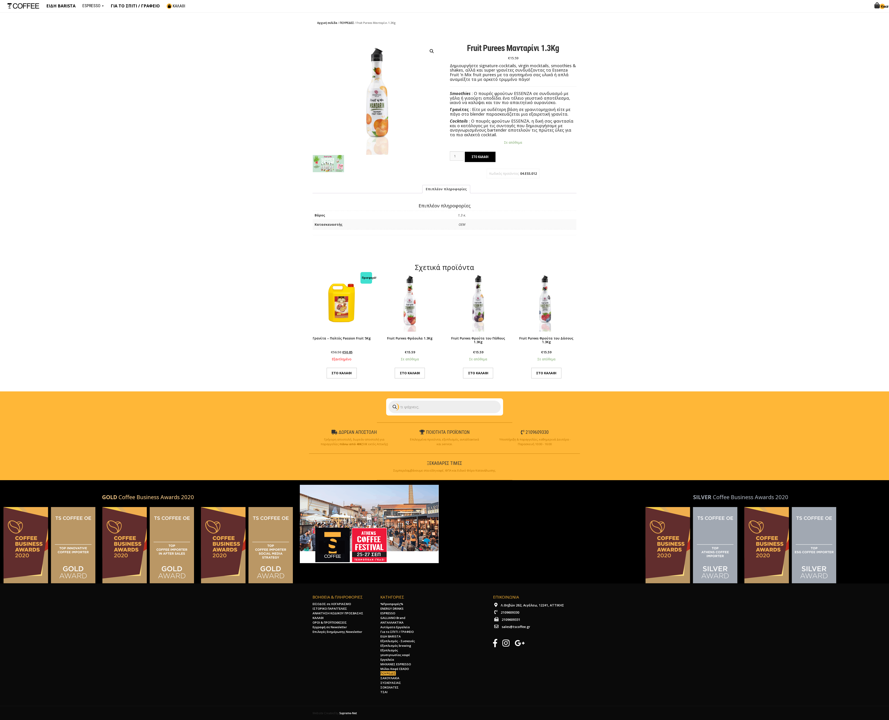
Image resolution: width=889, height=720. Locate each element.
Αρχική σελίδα (327, 23)
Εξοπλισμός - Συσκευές (397, 641)
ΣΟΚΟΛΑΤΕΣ (389, 687)
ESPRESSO (91, 5)
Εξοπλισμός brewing (395, 646)
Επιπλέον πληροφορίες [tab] (446, 189)
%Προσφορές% (391, 604)
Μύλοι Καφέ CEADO (394, 669)
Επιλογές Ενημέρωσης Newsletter (337, 632)
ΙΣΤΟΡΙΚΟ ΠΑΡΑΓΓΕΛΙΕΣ (330, 608)
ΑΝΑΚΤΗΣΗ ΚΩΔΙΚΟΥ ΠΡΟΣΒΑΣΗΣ (338, 613)
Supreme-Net (348, 713)
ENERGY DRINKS (392, 608)
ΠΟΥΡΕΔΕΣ (347, 23)
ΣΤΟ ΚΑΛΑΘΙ (480, 157)
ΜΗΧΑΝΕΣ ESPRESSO (395, 664)
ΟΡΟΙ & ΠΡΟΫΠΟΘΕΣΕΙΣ (330, 622)
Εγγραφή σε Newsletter (330, 627)
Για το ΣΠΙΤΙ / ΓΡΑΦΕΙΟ (397, 632)
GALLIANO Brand (392, 618)
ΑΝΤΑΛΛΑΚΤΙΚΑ (392, 622)
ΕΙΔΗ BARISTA (390, 636)
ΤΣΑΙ (384, 692)
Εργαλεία (387, 659)
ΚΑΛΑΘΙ (178, 5)
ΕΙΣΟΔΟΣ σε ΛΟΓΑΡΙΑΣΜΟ (332, 604)
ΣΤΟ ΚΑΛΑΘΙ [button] (410, 373)
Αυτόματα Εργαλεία (395, 627)
